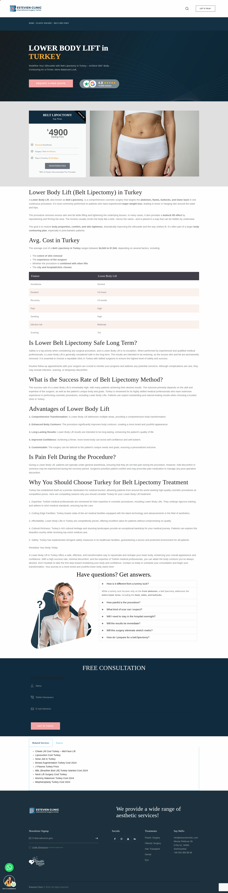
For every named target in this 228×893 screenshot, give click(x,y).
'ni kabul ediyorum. (48, 847)
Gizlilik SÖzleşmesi (40, 847)
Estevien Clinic (36, 887)
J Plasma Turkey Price (47, 766)
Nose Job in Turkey (45, 759)
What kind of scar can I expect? (124, 609)
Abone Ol (96, 838)
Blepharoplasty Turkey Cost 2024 (52, 782)
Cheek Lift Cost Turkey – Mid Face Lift (55, 751)
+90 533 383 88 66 (183, 852)
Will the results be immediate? (123, 623)
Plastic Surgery (44, 23)
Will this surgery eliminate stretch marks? (130, 630)
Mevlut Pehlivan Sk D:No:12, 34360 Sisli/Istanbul (183, 845)
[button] (148, 583)
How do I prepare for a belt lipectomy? (128, 637)
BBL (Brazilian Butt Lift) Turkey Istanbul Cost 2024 (61, 770)
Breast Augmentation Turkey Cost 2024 (56, 762)
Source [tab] (59, 743)
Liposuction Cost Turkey (48, 755)
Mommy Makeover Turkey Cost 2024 (54, 778)
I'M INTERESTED (57, 166)
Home (31, 23)
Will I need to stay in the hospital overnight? (131, 616)
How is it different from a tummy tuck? (128, 583)
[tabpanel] (114, 769)
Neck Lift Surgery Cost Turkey (51, 774)
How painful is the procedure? (123, 602)
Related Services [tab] (40, 743)
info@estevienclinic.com (186, 837)
